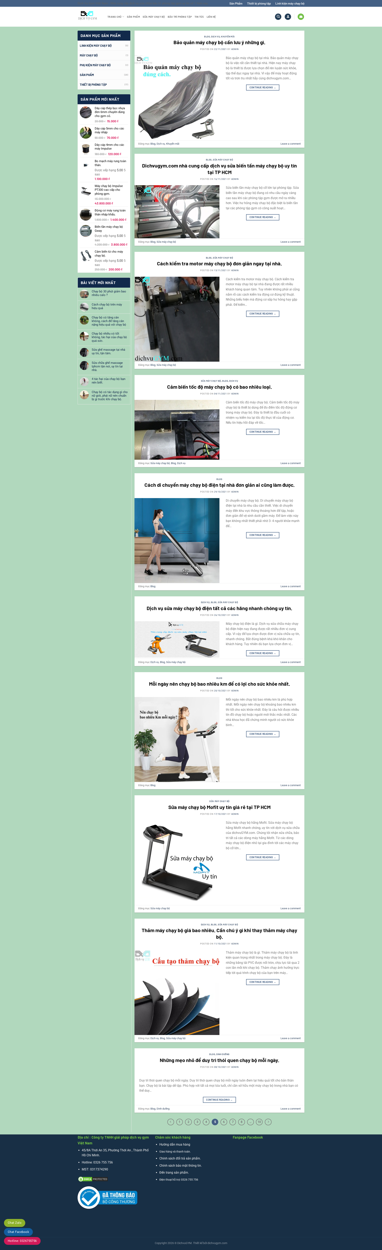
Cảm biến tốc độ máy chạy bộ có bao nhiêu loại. (219, 387)
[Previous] (170, 1122)
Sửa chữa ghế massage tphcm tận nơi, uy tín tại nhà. (107, 366)
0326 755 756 (103, 1162)
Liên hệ (211, 16)
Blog (207, 36)
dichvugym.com (217, 1243)
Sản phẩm (133, 16)
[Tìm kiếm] (278, 17)
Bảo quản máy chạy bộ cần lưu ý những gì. (219, 42)
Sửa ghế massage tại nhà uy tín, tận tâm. (108, 351)
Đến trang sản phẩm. (174, 1172)
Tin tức (199, 16)
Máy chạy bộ (89, 55)
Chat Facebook (18, 1232)
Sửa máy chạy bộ (154, 16)
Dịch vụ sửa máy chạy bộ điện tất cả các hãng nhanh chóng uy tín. (219, 608)
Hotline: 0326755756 (22, 1241)
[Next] (268, 1122)
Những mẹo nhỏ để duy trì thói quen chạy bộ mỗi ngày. (219, 1060)
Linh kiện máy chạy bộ (289, 3)
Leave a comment (291, 143)
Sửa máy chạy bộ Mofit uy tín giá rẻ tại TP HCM (219, 807)
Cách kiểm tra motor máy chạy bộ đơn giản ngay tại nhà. (219, 263)
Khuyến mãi (228, 36)
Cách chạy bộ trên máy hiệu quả (107, 306)
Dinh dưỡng (223, 1054)
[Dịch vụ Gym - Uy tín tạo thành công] (89, 17)
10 (259, 1122)
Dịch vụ (215, 36)
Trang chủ (114, 16)
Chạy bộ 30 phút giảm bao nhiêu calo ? (109, 293)
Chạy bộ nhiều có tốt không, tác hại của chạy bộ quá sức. (109, 337)
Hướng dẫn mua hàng (174, 1144)
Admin (235, 49)
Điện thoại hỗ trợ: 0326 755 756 (178, 1179)
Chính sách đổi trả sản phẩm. (180, 1158)
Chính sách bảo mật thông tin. (180, 1165)
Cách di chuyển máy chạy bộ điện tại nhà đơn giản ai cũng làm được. (219, 485)
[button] (288, 17)
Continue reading (262, 87)
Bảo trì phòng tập (180, 16)
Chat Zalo (14, 1223)
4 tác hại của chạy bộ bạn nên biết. (108, 380)
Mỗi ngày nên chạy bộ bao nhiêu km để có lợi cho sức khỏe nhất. (219, 683)
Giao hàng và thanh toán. (175, 1151)
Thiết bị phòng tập (259, 3)
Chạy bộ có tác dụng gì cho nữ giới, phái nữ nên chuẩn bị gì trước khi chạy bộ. (110, 395)
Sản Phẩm (236, 3)
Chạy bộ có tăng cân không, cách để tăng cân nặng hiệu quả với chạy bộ (109, 321)
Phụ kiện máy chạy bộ (95, 65)
